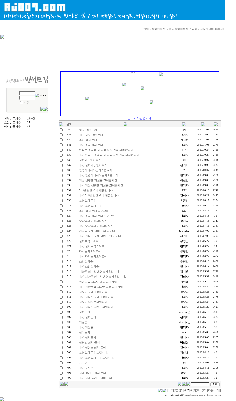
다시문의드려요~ (89, 251)
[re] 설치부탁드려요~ (93, 246)
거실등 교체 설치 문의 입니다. (97, 231)
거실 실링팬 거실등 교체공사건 (98, 180)
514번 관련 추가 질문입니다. (96, 190)
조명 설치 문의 (88, 139)
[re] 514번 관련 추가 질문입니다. (100, 195)
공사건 (83, 362)
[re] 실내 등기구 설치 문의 (96, 378)
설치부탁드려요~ (89, 241)
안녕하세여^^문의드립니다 (95, 170)
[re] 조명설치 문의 (91, 205)
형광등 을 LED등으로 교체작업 (98, 281)
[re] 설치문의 (88, 317)
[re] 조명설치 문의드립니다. (97, 357)
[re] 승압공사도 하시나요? (96, 226)
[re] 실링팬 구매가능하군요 (96, 297)
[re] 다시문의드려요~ (93, 256)
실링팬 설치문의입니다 (93, 302)
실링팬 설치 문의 (89, 342)
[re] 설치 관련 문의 (91, 134)
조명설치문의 (87, 261)
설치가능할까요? (89, 160)
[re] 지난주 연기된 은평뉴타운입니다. (103, 276)
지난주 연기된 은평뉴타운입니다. (99, 271)
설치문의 (84, 312)
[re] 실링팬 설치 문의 (93, 347)
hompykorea (214, 395)
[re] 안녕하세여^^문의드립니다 (99, 175)
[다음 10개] (214, 390)
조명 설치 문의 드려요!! (93, 210)
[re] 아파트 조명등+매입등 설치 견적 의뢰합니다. (110, 155)
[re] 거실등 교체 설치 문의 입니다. (101, 236)
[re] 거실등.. (87, 327)
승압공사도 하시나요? (92, 220)
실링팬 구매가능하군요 (93, 291)
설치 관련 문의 (88, 129)
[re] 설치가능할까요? (93, 165)
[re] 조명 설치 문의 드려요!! (97, 215)
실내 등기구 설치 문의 (92, 373)
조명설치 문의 (87, 200)
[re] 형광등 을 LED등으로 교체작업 (101, 286)
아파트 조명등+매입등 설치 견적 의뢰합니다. (106, 150)
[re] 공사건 (86, 367)
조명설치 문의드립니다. (93, 352)
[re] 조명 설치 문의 (91, 144)
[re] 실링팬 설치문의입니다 (96, 307)
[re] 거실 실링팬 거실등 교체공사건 (101, 185)
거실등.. (84, 322)
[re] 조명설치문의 (91, 266)
